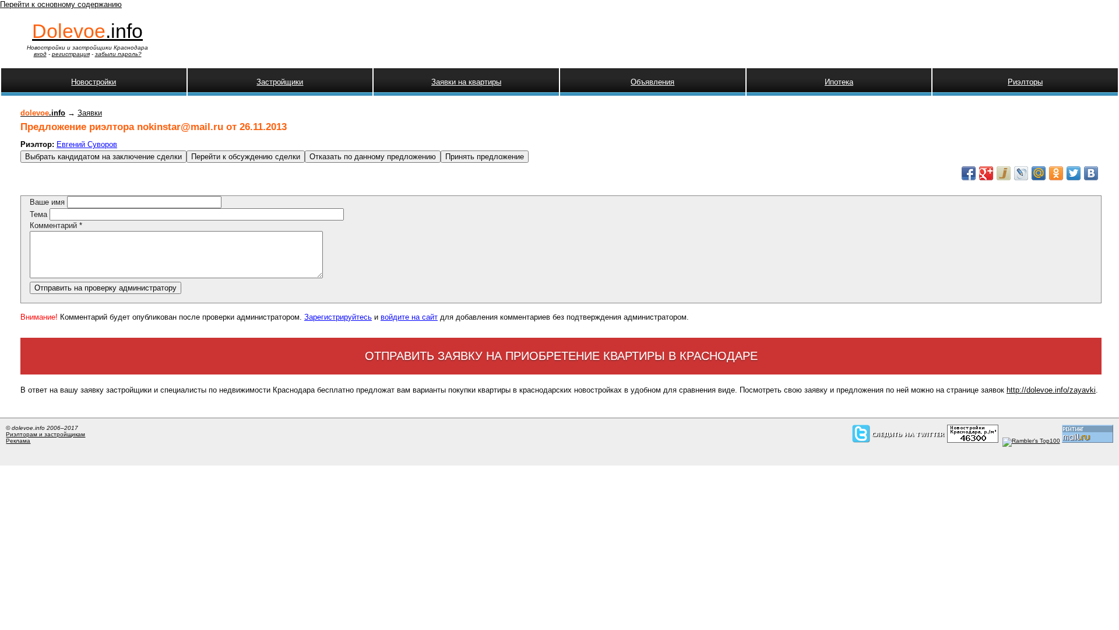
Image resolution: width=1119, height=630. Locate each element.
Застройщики (279, 82)
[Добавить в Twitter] (1074, 173)
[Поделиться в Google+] (986, 173)
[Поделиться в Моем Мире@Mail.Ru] (1039, 173)
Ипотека (839, 82)
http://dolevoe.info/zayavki (1051, 390)
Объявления (652, 82)
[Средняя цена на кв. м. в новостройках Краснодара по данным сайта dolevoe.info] (972, 441)
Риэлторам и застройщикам (45, 434)
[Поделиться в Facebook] (969, 173)
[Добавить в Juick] (1004, 173)
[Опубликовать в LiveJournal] (1021, 173)
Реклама (18, 441)
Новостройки (93, 82)
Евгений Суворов (87, 144)
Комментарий (56, 225)
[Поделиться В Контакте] (1091, 173)
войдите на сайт (409, 317)
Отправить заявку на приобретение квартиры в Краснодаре (561, 355)
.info (87, 31)
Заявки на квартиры (466, 82)
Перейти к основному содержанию (61, 4)
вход (40, 54)
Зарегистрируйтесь (338, 317)
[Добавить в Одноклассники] (1056, 173)
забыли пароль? (118, 54)
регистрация (71, 54)
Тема (40, 214)
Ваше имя (48, 202)
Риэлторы (1025, 82)
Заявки (90, 112)
